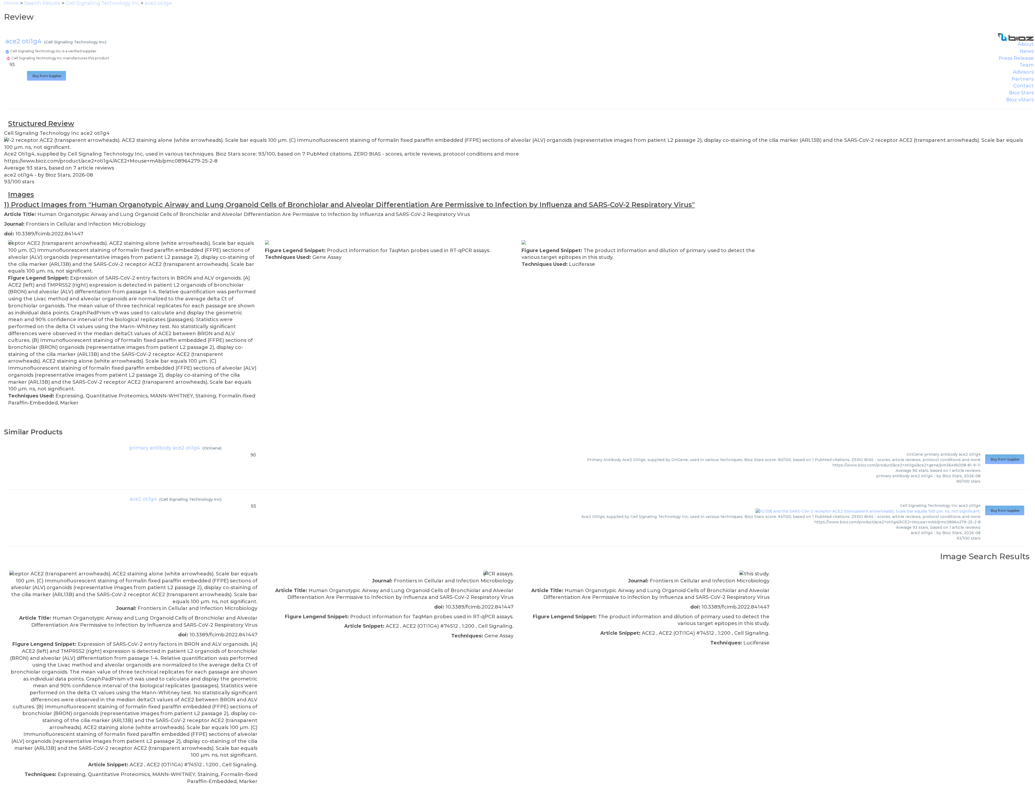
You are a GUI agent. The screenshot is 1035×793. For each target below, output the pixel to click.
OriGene (212, 448)
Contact (1023, 86)
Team (1026, 65)
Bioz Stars (1021, 93)
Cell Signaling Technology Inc (75, 42)
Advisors (1023, 72)
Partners (1023, 79)
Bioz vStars (1020, 100)
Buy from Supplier (46, 76)
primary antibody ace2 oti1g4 (164, 448)
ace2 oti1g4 (143, 499)
